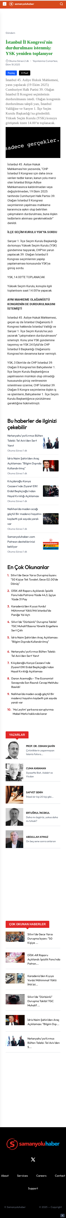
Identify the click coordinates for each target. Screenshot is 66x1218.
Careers (41, 1175)
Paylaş (11, 73)
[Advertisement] (33, 886)
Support (33, 1188)
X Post (24, 73)
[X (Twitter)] (33, 1159)
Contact (60, 1175)
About (5, 1175)
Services (22, 1175)
